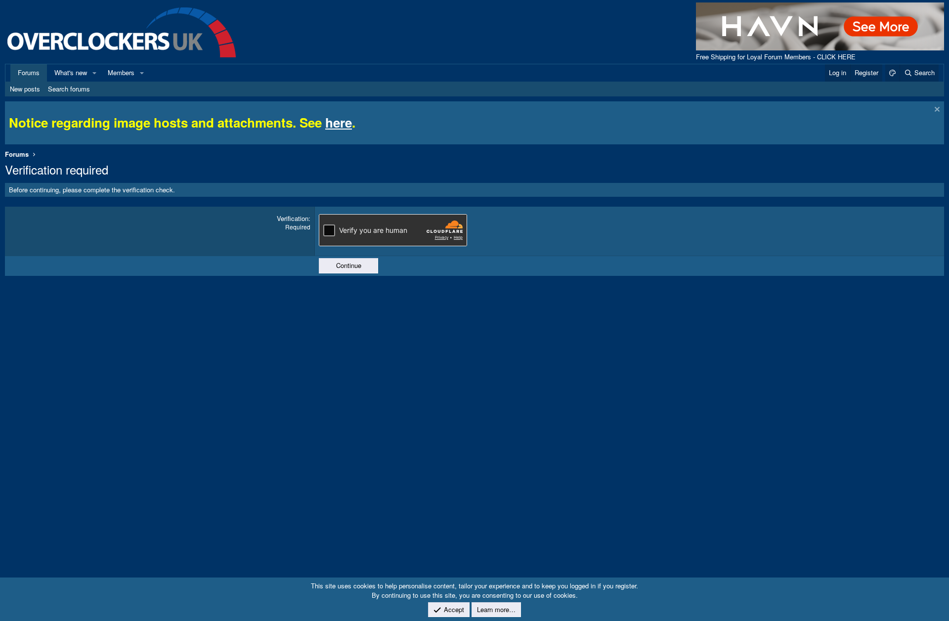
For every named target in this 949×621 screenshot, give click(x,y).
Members (121, 72)
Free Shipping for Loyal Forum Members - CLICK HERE (776, 56)
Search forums (69, 88)
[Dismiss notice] (936, 110)
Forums (29, 72)
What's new (70, 72)
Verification (292, 218)
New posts (25, 88)
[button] (94, 72)
